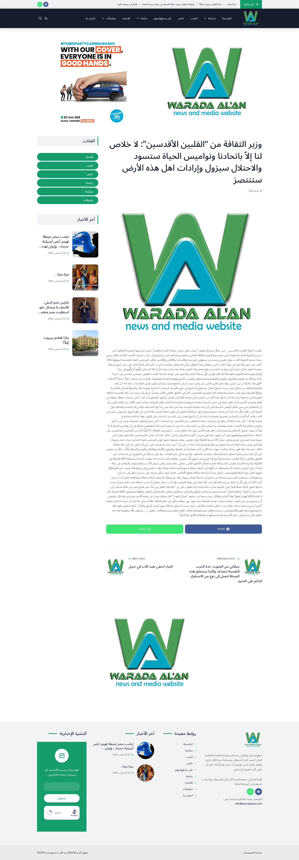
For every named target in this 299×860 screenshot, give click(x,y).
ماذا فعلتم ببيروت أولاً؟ (56, 340)
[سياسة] (67, 191)
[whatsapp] (39, 4)
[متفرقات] (67, 200)
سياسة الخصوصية (253, 852)
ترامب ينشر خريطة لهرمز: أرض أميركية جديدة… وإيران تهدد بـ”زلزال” (55, 244)
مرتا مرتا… (62, 274)
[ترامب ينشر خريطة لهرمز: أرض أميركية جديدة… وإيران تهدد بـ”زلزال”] (85, 244)
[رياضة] (67, 183)
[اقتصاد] (67, 157)
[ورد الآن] (250, 18)
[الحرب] (67, 165)
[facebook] (45, 4)
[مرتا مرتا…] (85, 277)
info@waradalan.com (248, 804)
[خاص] (67, 174)
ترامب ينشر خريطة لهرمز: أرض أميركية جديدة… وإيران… (113, 746)
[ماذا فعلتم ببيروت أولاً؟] (85, 343)
